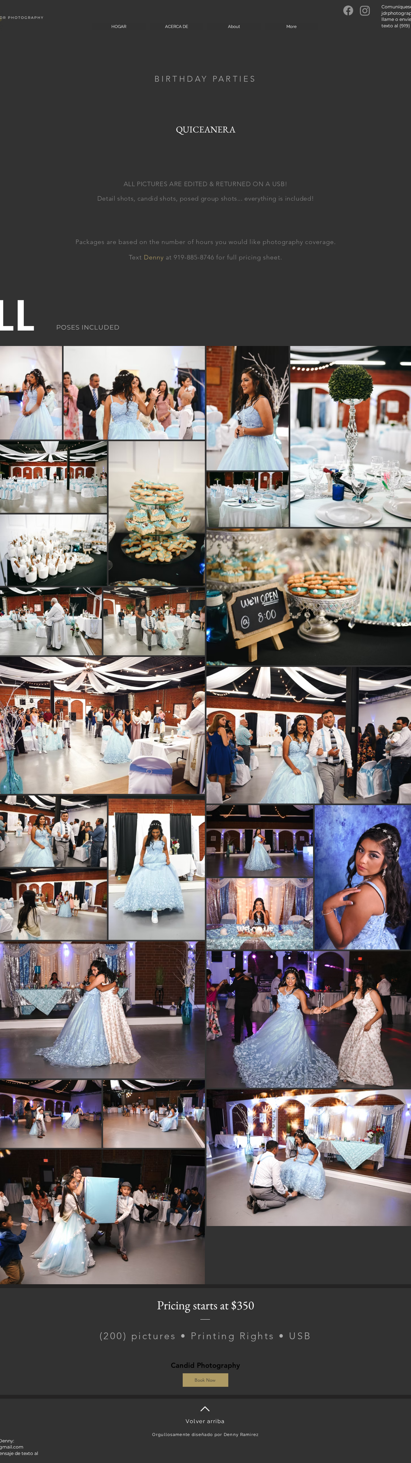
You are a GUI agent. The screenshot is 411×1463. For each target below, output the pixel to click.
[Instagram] (365, 10)
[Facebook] (348, 10)
